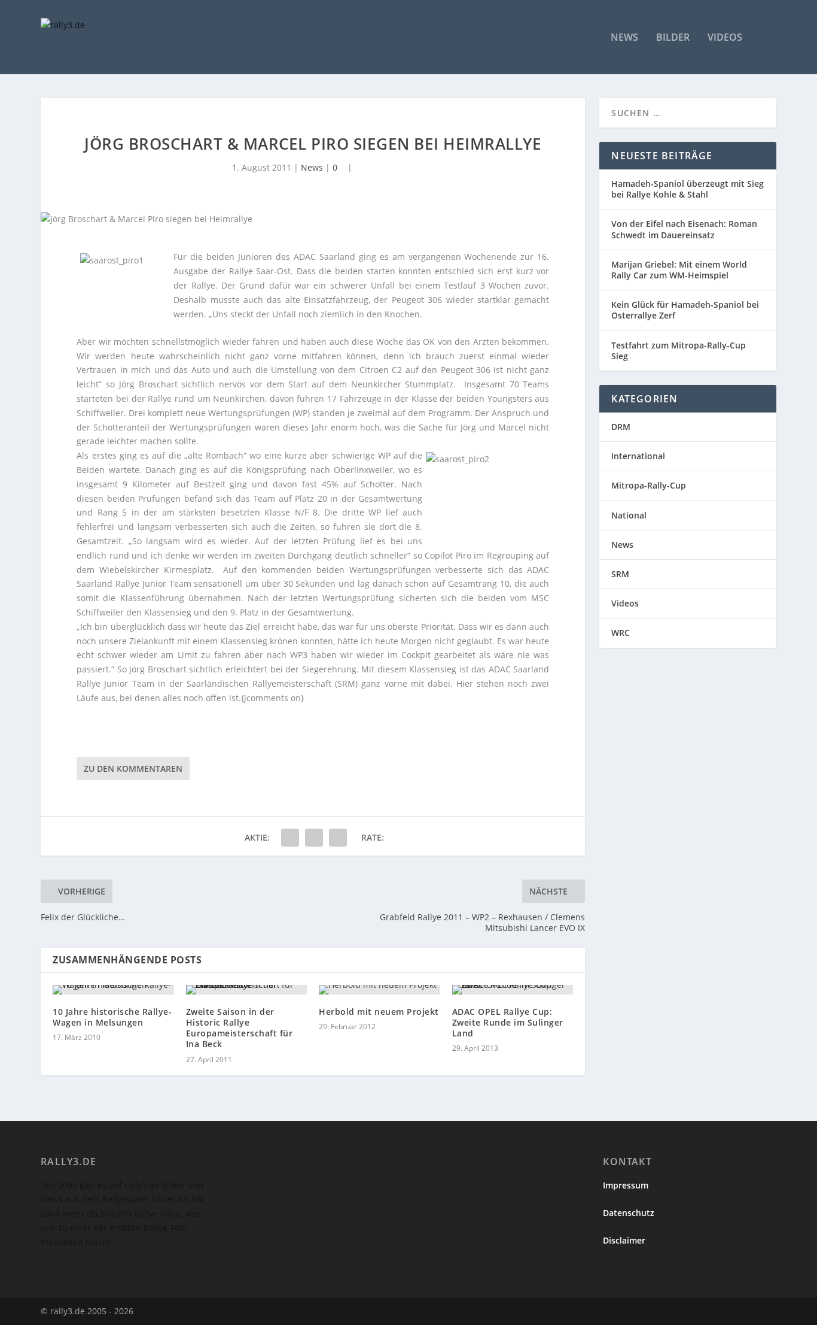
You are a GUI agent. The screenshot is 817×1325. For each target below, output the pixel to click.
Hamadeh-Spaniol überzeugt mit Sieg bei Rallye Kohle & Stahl (687, 189)
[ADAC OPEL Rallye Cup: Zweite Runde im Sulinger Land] (513, 989)
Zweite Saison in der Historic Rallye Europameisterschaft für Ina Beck (239, 1028)
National (629, 515)
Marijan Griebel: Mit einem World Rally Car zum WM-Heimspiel (679, 270)
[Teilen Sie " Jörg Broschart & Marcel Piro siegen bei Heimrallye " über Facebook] (290, 838)
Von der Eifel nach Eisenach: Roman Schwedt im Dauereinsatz (684, 229)
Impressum (625, 1185)
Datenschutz (628, 1212)
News (624, 38)
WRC (620, 632)
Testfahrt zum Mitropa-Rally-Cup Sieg (678, 350)
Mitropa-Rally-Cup (648, 485)
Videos (725, 38)
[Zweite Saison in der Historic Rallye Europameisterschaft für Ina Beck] (246, 989)
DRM (620, 426)
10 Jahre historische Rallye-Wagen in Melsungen (112, 1017)
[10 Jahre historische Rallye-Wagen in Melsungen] (113, 989)
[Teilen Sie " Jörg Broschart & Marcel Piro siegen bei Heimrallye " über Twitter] (314, 838)
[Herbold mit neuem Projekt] (379, 989)
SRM (620, 574)
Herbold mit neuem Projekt (379, 1011)
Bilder (673, 38)
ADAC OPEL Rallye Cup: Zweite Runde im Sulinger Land (507, 1022)
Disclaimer (624, 1240)
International (638, 456)
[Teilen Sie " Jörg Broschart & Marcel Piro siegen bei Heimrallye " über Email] (338, 838)
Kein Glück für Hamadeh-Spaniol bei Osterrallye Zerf (685, 310)
